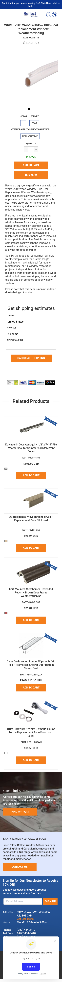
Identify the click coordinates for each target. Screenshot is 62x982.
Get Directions (25, 918)
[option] (31, 76)
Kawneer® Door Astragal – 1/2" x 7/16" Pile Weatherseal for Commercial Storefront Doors (31, 448)
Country (11, 315)
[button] (31, 165)
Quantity (31, 144)
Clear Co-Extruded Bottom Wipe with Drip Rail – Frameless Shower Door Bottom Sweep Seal (31, 665)
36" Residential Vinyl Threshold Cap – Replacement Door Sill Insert (31, 518)
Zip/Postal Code (15, 340)
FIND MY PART (20, 811)
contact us (20, 866)
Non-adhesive (30, 136)
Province (11, 328)
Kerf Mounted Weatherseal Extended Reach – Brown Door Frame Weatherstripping (31, 593)
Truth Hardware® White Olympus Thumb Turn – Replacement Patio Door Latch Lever (31, 732)
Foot (34, 123)
